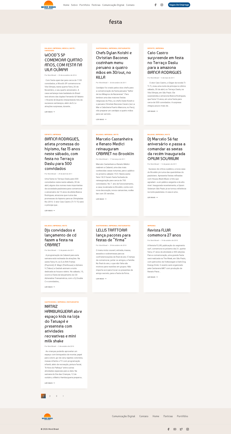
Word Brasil (52, 75)
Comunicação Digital (113, 4)
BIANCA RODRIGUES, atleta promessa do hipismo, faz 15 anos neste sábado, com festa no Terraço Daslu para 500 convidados (62, 154)
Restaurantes (124, 48)
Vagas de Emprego (179, 4)
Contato (130, 4)
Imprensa (57, 48)
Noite (72, 48)
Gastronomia (102, 48)
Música (65, 48)
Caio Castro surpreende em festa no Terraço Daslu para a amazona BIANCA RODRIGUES (166, 62)
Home (66, 4)
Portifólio (182, 416)
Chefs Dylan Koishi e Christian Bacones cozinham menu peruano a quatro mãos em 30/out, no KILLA (114, 65)
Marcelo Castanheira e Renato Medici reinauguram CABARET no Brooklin (115, 146)
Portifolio (84, 4)
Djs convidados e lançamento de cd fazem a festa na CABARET (60, 237)
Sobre (74, 4)
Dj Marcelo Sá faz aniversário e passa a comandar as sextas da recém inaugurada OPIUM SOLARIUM (166, 149)
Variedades (49, 50)
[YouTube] (174, 429)
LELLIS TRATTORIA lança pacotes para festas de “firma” (113, 235)
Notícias (96, 4)
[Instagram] (161, 4)
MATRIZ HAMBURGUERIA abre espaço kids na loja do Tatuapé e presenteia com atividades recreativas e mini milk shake (63, 323)
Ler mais (50, 112)
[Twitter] (181, 429)
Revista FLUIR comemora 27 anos (164, 232)
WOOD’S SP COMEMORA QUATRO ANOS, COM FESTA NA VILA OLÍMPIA (64, 62)
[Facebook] (155, 4)
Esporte (151, 48)
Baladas (48, 48)
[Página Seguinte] (63, 396)
